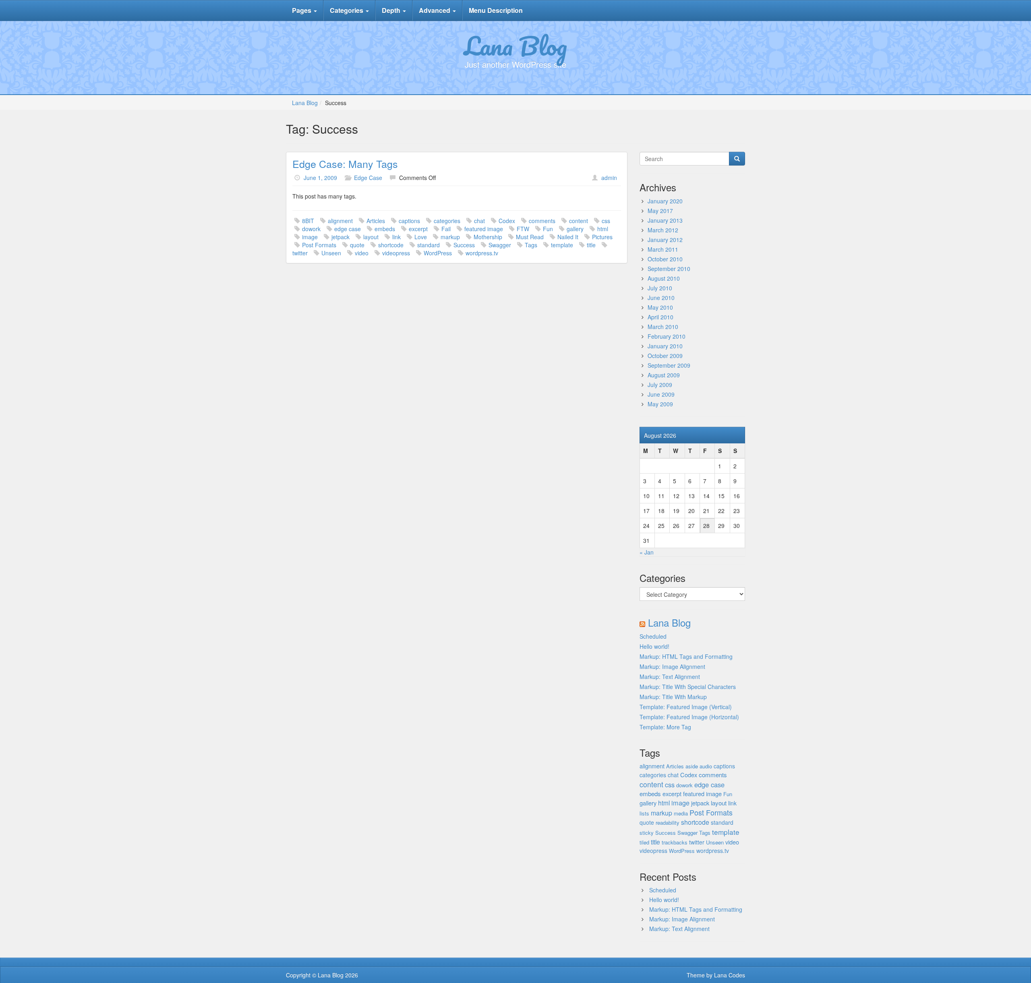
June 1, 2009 (320, 178)
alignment (340, 221)
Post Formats (319, 245)
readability (667, 822)
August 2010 (664, 278)
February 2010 (666, 336)
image (310, 237)
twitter (300, 253)
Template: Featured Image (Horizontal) (689, 717)
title (591, 245)
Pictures (602, 237)
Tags (531, 245)
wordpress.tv (482, 253)
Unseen (331, 253)
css (606, 221)
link (396, 237)
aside (691, 766)
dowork (311, 229)
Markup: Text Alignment (670, 677)
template (562, 245)
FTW (523, 229)
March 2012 (663, 230)
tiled (644, 842)
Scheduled (653, 636)
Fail (446, 229)
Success (464, 245)
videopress (396, 253)
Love (420, 237)
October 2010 (665, 259)
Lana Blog (515, 45)
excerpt (418, 229)
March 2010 (663, 327)
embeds (385, 229)
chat (479, 221)
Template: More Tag (665, 727)
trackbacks (674, 842)
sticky (647, 832)
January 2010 (665, 346)
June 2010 (661, 298)
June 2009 (661, 394)
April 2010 (660, 317)
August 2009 (664, 375)
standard (428, 245)
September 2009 (669, 365)
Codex (507, 221)
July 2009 (660, 385)
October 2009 (665, 356)
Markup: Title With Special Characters (688, 687)
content (578, 221)
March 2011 (663, 249)
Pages (302, 10)
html (602, 229)
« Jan (647, 552)
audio (706, 766)
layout (371, 237)
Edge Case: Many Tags (345, 163)
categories (447, 221)
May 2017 (660, 211)
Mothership (488, 237)
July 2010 (660, 288)
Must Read (530, 237)
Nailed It (567, 237)
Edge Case (368, 178)
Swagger (500, 245)
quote (357, 245)
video (362, 253)
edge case (347, 229)
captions (409, 221)
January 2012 (665, 240)
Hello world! (654, 646)
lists (644, 813)
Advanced (435, 10)
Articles (375, 221)
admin (609, 178)
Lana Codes (729, 975)
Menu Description (496, 10)
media (681, 813)
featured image (483, 229)
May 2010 (660, 307)
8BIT (308, 221)
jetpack (340, 237)
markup (450, 237)
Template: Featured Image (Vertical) (686, 707)
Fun (548, 229)
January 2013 (665, 220)
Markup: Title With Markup (673, 697)
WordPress (438, 253)
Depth (392, 10)
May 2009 (660, 404)
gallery (575, 229)
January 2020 (665, 201)
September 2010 (669, 269)
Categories (347, 10)
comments (542, 221)
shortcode (391, 245)
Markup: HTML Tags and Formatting (686, 656)
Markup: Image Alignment (672, 666)
